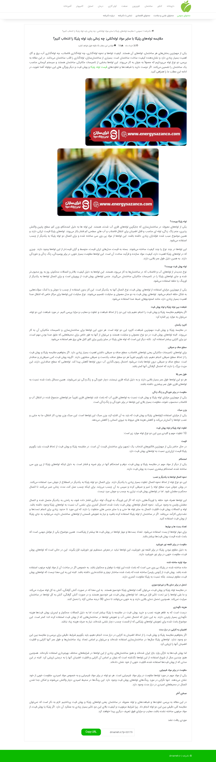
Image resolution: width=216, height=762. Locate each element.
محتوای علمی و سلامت (163, 16)
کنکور (159, 6)
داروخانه (170, 6)
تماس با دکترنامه (125, 16)
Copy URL (91, 732)
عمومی (139, 31)
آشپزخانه (67, 6)
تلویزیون (136, 6)
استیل (90, 6)
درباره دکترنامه (109, 16)
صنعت (124, 6)
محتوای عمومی (183, 16)
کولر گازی (112, 6)
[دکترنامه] (186, 6)
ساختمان (149, 6)
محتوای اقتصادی (143, 16)
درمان (100, 6)
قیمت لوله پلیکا (98, 67)
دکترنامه (148, 31)
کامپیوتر (79, 6)
